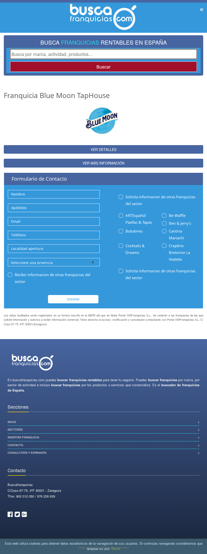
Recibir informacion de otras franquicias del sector (52, 278)
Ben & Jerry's (180, 223)
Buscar (103, 66)
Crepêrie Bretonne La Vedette (179, 252)
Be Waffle (177, 215)
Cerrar (115, 548)
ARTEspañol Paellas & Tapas (138, 219)
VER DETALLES (103, 149)
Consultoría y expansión (27, 452)
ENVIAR (73, 299)
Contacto (15, 445)
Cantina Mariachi (176, 234)
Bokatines (134, 231)
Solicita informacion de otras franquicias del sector (160, 200)
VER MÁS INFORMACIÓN (103, 163)
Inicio (12, 422)
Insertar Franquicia (23, 437)
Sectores (15, 429)
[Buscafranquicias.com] (33, 362)
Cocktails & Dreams (135, 249)
